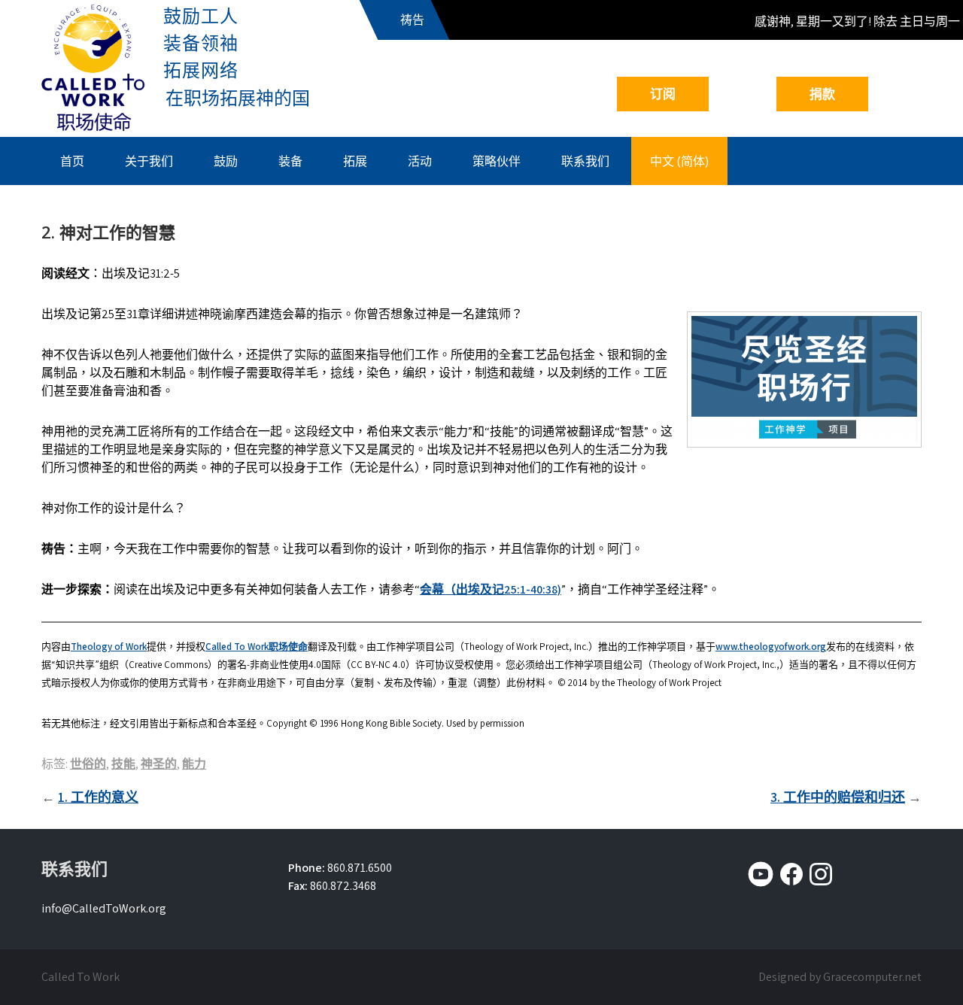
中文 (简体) (679, 161)
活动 (420, 161)
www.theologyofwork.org (770, 646)
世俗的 (88, 764)
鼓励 (226, 161)
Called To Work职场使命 (256, 646)
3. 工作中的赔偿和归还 (837, 797)
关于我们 (149, 161)
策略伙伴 (496, 161)
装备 (290, 161)
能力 (194, 764)
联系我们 (585, 161)
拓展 (355, 161)
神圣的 (159, 764)
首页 (72, 161)
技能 (123, 764)
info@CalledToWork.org (103, 908)
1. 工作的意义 (98, 797)
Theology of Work (109, 646)
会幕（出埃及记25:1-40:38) (490, 589)
